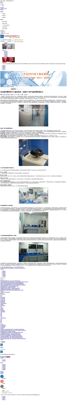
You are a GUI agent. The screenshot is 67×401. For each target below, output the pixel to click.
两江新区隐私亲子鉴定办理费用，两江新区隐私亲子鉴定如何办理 (11, 290)
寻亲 (1, 312)
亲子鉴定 (3, 359)
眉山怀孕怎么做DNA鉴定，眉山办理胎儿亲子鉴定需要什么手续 (11, 337)
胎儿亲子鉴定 (2, 133)
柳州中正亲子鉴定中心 (7, 94)
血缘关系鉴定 (2, 305)
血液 (1, 313)
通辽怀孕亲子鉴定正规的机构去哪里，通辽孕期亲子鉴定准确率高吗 (12, 329)
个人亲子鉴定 (2, 299)
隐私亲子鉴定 (2, 300)
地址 (1, 295)
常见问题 (5, 54)
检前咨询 (1, 11)
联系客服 (2, 9)
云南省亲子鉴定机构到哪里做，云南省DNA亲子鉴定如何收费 (12, 268)
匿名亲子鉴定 (2, 298)
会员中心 (3, 69)
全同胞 (1, 307)
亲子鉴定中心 (9, 97)
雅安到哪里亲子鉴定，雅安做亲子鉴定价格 (7, 331)
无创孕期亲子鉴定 (3, 303)
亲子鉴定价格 (11, 131)
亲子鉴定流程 (2, 297)
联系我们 (3, 67)
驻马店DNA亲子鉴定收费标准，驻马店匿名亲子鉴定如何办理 (11, 335)
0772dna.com (10, 394)
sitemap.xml (38, 394)
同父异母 (2, 308)
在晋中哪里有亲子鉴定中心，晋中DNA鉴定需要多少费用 (11, 267)
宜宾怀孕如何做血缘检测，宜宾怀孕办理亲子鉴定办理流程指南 (11, 336)
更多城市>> (2, 7)
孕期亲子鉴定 (2, 301)
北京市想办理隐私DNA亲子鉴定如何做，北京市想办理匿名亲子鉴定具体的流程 (14, 281)
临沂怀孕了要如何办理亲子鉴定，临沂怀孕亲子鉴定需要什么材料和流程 (13, 338)
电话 (1, 296)
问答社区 (2, 339)
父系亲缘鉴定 (2, 311)
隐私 (1, 321)
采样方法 (3, 65)
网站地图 (34, 394)
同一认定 (2, 324)
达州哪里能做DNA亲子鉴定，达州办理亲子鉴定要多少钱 (10, 333)
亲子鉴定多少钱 (3, 325)
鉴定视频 (5, 56)
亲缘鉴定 (5, 43)
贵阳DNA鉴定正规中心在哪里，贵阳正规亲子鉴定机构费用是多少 (11, 282)
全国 (1, 1)
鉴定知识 (5, 53)
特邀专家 (5, 55)
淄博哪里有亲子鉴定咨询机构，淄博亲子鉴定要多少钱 (9, 289)
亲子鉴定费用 (63, 97)
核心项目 (1, 19)
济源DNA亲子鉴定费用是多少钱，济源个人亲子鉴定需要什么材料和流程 (13, 330)
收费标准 (3, 66)
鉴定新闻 (5, 52)
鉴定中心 (3, 68)
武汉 (3, 5)
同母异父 (2, 309)
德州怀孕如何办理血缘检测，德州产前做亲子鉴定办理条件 (10, 334)
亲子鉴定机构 (54, 96)
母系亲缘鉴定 (2, 310)
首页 (1, 8)
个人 (1, 323)
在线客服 (2, 30)
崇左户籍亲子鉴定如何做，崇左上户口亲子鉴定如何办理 (10, 280)
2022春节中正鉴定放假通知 (5, 292)
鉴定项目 (3, 396)
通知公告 (5, 51)
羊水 (1, 306)
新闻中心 (3, 50)
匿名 (1, 322)
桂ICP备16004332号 (29, 394)
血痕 (1, 314)
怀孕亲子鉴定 (2, 302)
